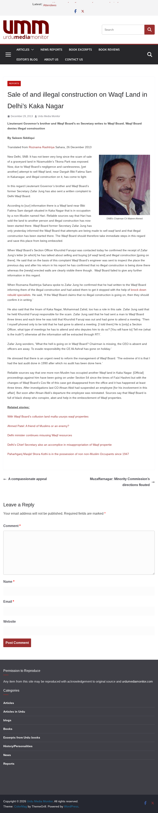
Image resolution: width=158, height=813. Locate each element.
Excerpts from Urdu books (21, 737)
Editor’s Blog (27, 59)
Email (8, 601)
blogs (7, 720)
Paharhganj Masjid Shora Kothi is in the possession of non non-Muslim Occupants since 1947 (68, 454)
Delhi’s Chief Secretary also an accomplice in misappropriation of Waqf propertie (59, 444)
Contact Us (74, 59)
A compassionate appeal (27, 479)
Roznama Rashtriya (42, 147)
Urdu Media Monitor (49, 116)
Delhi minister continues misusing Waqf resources (39, 435)
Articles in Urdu (14, 711)
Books (7, 728)
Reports (14, 83)
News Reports (51, 49)
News (7, 755)
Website (9, 621)
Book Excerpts (80, 49)
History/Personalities (18, 746)
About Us (51, 59)
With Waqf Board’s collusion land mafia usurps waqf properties (47, 416)
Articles (22, 49)
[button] (31, 49)
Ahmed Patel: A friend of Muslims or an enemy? (38, 426)
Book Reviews (109, 49)
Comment (12, 526)
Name (8, 581)
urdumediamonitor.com (137, 681)
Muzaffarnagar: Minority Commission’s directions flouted (120, 482)
